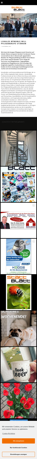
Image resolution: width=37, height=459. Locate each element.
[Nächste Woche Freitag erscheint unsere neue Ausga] (18, 292)
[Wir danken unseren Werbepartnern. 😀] (18, 220)
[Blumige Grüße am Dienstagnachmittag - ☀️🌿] (18, 400)
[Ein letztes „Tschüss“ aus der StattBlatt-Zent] (18, 184)
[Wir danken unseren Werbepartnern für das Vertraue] (18, 256)
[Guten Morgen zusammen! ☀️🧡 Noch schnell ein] (18, 364)
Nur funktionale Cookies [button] (18, 447)
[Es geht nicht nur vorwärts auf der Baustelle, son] (18, 148)
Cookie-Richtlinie (8, 433)
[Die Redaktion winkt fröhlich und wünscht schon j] (18, 328)
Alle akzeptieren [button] (18, 441)
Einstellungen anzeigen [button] (18, 454)
